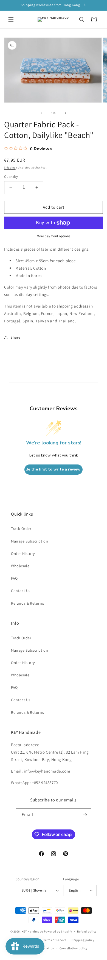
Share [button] (15, 337)
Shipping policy (83, 940)
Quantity (11, 176)
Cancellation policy (74, 948)
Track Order (21, 528)
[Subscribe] (85, 814)
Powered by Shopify (58, 931)
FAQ (14, 578)
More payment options (54, 236)
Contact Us (20, 590)
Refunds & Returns (27, 603)
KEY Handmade (32, 931)
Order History (23, 553)
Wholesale (20, 565)
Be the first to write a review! (53, 469)
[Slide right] (66, 113)
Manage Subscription (29, 541)
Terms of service (54, 940)
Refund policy (87, 931)
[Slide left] (41, 113)
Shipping (10, 167)
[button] (11, 19)
